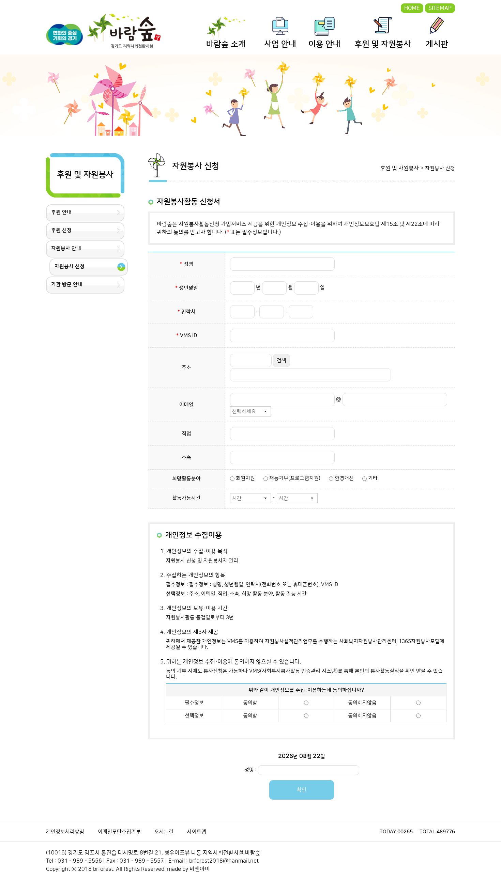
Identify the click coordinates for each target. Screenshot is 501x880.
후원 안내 (61, 212)
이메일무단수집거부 (119, 832)
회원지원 (244, 478)
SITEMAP (440, 8)
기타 (372, 478)
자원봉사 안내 (66, 248)
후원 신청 (61, 230)
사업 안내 (280, 44)
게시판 (437, 44)
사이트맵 (196, 832)
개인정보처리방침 (65, 832)
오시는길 (163, 832)
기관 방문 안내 (66, 284)
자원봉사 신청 (70, 266)
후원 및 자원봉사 (382, 44)
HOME (412, 8)
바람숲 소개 (226, 44)
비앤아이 (199, 869)
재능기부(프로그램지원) (294, 478)
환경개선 (343, 478)
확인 (301, 790)
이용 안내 (324, 44)
